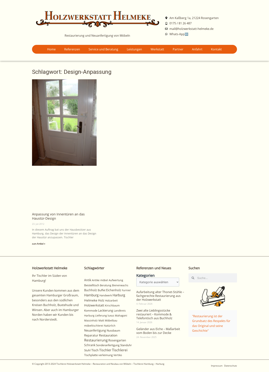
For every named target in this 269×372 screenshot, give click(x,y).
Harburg (119, 295)
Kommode (90, 310)
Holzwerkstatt (94, 305)
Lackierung (105, 310)
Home (51, 49)
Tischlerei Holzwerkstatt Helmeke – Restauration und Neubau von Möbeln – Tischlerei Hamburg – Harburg (110, 363)
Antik (87, 280)
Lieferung (101, 315)
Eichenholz (113, 290)
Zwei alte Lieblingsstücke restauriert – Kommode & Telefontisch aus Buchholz (154, 314)
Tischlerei (120, 350)
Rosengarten (117, 340)
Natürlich (109, 325)
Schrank (89, 345)
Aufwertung (116, 280)
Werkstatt (157, 49)
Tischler (105, 350)
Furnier (126, 290)
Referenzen (72, 49)
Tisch (94, 350)
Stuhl (87, 350)
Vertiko (117, 355)
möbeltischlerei (93, 325)
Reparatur (91, 335)
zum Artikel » (38, 243)
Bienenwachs (120, 285)
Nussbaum (113, 330)
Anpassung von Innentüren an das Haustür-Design (58, 216)
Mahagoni (121, 315)
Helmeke (90, 300)
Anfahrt (197, 49)
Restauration (108, 335)
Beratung (105, 285)
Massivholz (91, 320)
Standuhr (126, 345)
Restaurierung (96, 340)
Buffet (101, 290)
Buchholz (90, 290)
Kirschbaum (112, 305)
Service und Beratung (103, 49)
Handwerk (105, 295)
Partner (178, 49)
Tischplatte (91, 355)
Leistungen (134, 49)
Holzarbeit (111, 300)
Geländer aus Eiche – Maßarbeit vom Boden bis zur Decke (158, 331)
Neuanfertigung (95, 330)
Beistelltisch (91, 285)
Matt (101, 320)
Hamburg (91, 295)
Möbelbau (111, 320)
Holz (101, 300)
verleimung (105, 355)
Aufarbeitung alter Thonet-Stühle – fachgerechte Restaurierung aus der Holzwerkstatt (160, 296)
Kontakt (216, 49)
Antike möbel (100, 280)
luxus (111, 315)
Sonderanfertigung (107, 345)
